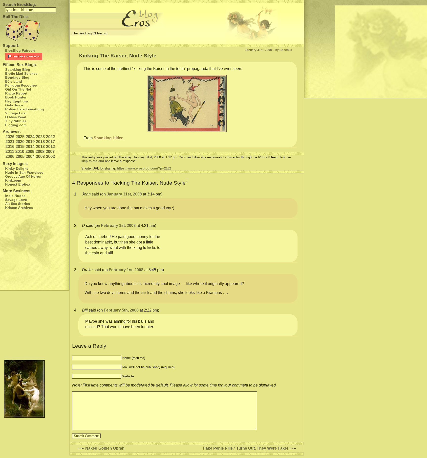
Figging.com (15, 125)
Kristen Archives (19, 208)
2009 (29, 151)
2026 (9, 136)
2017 (50, 141)
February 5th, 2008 (121, 310)
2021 (9, 141)
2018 (40, 141)
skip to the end (92, 161)
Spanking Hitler (108, 138)
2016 (9, 146)
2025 (20, 136)
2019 (30, 141)
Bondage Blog (17, 77)
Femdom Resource (21, 85)
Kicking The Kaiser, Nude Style (117, 55)
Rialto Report (16, 93)
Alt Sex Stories (17, 204)
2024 (30, 136)
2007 (50, 151)
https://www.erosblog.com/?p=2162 (144, 168)
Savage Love (16, 200)
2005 (20, 156)
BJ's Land (13, 81)
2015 (20, 146)
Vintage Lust (16, 113)
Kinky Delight (16, 168)
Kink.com (13, 180)
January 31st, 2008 (124, 194)
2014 (30, 146)
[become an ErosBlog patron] (36, 56)
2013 (40, 146)
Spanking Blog (17, 70)
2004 (30, 156)
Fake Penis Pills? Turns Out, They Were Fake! (245, 448)
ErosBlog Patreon (20, 50)
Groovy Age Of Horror (23, 176)
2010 (19, 151)
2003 (40, 156)
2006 (9, 156)
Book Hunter (15, 97)
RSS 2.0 (264, 157)
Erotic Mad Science (21, 73)
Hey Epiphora (16, 101)
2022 (50, 136)
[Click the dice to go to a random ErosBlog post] (34, 30)
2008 (40, 151)
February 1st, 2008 (118, 225)
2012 (50, 146)
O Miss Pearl (15, 117)
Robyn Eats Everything (24, 109)
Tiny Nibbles (15, 121)
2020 (20, 141)
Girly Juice (14, 105)
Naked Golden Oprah (105, 448)
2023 (40, 136)
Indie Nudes (15, 196)
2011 (9, 151)
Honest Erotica (17, 184)
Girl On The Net (18, 89)
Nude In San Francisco (24, 172)
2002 (50, 156)
